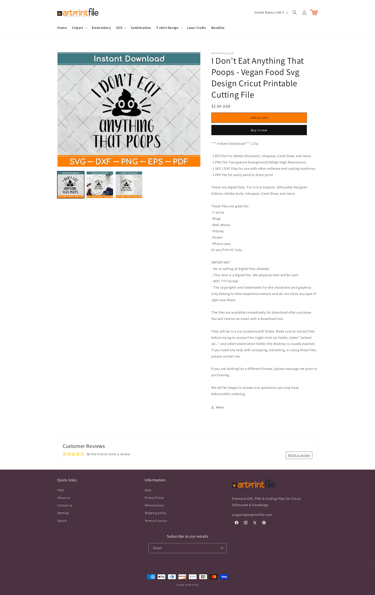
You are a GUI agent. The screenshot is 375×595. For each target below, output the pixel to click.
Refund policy (154, 505)
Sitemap (63, 513)
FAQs (60, 490)
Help (148, 490)
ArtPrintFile (192, 584)
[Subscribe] (221, 548)
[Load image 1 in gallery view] (70, 184)
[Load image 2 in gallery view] (99, 184)
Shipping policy (155, 513)
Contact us (64, 505)
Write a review (299, 455)
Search (62, 521)
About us (63, 498)
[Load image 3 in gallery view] (128, 184)
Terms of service (156, 521)
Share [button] (220, 407)
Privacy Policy (154, 498)
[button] (79, 28)
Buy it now (259, 130)
